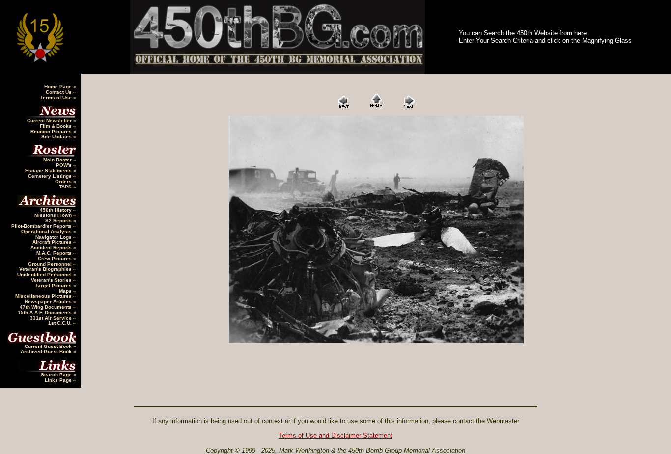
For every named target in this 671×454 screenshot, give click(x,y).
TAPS (66, 186)
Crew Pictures (55, 258)
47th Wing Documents (46, 307)
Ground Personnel (50, 264)
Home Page (58, 86)
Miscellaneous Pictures (44, 296)
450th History (56, 210)
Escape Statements (49, 170)
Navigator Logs (54, 237)
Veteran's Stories (52, 280)
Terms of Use (56, 97)
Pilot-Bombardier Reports (42, 226)
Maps (66, 291)
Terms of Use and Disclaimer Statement (335, 435)
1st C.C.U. (60, 323)
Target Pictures (54, 285)
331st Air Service (51, 317)
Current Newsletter (50, 120)
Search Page (57, 374)
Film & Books (56, 126)
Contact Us (59, 92)
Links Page (59, 380)
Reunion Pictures (51, 131)
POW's (64, 165)
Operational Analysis (47, 231)
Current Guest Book (49, 346)
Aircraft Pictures (52, 242)
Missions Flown (53, 215)
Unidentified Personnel (45, 274)
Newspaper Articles (49, 301)
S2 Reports (59, 220)
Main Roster (58, 159)
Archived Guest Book (47, 351)
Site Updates (57, 136)
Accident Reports (51, 247)
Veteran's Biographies (46, 269)
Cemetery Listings (50, 176)
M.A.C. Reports (54, 253)
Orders (64, 181)
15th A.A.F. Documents (45, 312)
